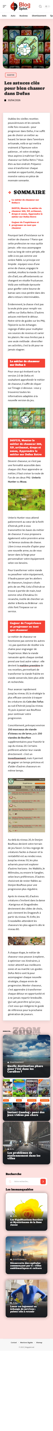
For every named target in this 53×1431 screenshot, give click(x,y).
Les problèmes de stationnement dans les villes (23, 1155)
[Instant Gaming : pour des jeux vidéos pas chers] (26, 1099)
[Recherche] (40, 6)
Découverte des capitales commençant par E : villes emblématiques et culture (26, 1266)
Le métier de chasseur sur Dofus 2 (25, 201)
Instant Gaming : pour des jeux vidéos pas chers (26, 1114)
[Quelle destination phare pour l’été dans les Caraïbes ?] (26, 1056)
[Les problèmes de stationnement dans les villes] (26, 1143)
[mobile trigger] (5, 6)
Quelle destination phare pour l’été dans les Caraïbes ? (25, 1068)
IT (11, 1108)
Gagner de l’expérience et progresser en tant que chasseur (25, 225)
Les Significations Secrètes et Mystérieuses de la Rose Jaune (26, 1222)
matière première (30, 665)
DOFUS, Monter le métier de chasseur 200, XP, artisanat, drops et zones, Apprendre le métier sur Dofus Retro (27, 212)
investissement (17, 758)
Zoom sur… (26, 1032)
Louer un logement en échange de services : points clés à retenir (23, 1309)
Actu (12, 1149)
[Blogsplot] (20, 6)
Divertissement (17, 1062)
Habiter (10, 75)
